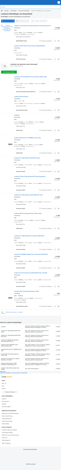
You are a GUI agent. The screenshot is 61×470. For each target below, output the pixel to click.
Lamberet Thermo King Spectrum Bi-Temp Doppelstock (29, 176)
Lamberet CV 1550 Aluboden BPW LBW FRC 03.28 (28, 195)
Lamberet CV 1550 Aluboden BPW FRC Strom (27, 158)
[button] (59, 2)
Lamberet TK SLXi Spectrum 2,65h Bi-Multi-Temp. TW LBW (30, 272)
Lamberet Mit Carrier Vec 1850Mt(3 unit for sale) (27, 137)
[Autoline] (2, 11)
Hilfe (3, 386)
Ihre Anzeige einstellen (9, 72)
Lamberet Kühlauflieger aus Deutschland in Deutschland (13, 372)
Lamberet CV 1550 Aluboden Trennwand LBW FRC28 (29, 235)
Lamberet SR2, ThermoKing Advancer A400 (26, 291)
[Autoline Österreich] (9, 2)
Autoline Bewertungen (7, 421)
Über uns (4, 383)
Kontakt (4, 388)
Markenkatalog (5, 423)
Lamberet (16, 115)
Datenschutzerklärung (7, 416)
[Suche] (58, 6)
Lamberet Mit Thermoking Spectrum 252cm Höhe (28, 213)
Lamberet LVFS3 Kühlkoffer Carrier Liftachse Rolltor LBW (30, 76)
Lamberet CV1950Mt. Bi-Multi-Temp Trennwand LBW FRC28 (31, 254)
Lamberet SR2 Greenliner (21, 96)
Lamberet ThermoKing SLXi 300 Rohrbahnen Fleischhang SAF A (32, 25)
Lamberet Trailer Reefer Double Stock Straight (29, 45)
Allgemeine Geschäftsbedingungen (10, 413)
